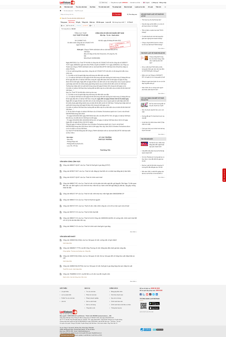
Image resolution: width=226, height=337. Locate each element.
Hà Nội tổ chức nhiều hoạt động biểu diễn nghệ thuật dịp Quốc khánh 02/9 (156, 144)
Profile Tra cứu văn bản (68, 298)
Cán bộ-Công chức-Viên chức (78, 277)
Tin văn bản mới (103, 7)
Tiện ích (158, 7)
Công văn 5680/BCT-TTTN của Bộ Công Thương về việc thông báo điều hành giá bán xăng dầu (94, 248)
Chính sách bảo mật (116, 301)
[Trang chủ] (60, 7)
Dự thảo (92, 7)
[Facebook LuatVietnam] (141, 294)
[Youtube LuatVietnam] (147, 294)
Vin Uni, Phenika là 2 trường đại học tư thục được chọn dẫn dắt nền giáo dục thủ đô (153, 159)
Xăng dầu (88, 251)
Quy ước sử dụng (116, 298)
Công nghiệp (66, 251)
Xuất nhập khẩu (67, 243)
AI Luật (150, 7)
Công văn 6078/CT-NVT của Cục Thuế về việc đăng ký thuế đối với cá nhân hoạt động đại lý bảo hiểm (97, 171)
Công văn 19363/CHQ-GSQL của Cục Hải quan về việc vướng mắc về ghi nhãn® (90, 240)
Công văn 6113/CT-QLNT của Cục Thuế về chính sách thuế (82, 177)
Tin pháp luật (116, 7)
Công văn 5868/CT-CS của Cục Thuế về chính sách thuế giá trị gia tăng (86, 226)
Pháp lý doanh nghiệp (92, 298)
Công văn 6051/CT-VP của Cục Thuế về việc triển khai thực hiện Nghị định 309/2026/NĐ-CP (93, 194)
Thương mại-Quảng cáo (77, 251)
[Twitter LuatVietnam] (153, 294)
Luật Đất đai (87, 335)
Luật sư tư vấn (140, 7)
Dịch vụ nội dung (91, 304)
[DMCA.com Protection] (158, 330)
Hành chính (66, 277)
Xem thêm (133, 231)
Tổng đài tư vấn (90, 308)
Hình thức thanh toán (117, 295)
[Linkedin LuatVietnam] (157, 294)
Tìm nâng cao (132, 14)
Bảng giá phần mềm (116, 291)
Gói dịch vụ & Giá (135, 2)
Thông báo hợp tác (116, 308)
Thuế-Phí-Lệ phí (67, 269)
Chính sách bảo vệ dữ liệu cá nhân (121, 304)
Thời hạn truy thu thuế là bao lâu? (151, 20)
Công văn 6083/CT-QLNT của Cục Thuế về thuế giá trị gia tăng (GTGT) (86, 165)
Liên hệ (63, 301)
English (148, 2)
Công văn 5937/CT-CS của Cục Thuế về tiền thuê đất (80, 212)
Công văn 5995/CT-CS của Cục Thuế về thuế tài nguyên (81, 200)
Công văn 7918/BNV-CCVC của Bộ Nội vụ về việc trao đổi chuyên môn (86, 274)
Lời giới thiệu (65, 291)
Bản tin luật (128, 7)
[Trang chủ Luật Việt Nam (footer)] (68, 314)
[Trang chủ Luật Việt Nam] (67, 2)
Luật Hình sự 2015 (96, 335)
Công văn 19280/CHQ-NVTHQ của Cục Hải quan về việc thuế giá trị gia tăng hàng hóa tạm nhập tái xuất (97, 266)
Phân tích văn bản (91, 295)
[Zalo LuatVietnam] (144, 294)
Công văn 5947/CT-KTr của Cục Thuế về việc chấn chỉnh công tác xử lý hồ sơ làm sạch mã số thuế (96, 206)
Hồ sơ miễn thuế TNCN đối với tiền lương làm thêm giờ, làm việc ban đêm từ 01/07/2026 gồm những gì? (153, 69)
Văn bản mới (68, 7)
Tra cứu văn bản (81, 7)
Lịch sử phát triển (66, 295)
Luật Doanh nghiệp (77, 335)
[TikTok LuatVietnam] (150, 294)
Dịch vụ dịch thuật (91, 301)
